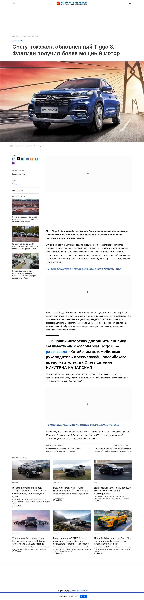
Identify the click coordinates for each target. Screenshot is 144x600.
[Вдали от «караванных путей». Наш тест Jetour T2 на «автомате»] (72, 470)
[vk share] (27, 159)
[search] (130, 3)
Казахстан (57, 482)
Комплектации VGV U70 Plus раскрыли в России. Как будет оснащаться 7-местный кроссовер (71, 541)
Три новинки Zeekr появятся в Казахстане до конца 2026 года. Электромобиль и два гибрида (29, 541)
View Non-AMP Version (80, 591)
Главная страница (19, 36)
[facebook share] (13, 159)
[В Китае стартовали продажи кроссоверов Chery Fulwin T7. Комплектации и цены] (25, 207)
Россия (15, 482)
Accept (83, 596)
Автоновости (33, 36)
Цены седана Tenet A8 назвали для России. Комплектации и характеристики (112, 491)
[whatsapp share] (22, 159)
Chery (14, 184)
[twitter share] (18, 158)
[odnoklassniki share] (31, 159)
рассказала (56, 351)
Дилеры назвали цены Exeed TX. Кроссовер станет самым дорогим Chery (83, 425)
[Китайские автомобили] (71, 3)
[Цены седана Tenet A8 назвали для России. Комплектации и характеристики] (113, 470)
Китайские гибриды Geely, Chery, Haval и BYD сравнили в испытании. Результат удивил (25, 246)
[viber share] (13, 163)
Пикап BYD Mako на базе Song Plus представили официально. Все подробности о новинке (112, 541)
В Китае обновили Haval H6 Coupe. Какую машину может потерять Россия (84, 269)
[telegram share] (36, 159)
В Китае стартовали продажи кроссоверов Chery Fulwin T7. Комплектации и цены (24, 219)
